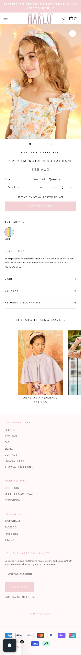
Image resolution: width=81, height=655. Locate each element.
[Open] (9, 645)
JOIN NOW (59, 343)
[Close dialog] (76, 303)
